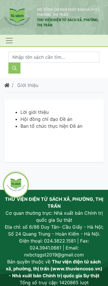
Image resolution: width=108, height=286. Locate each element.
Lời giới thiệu (34, 112)
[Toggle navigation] (9, 40)
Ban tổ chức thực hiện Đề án (51, 126)
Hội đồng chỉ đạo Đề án (46, 119)
